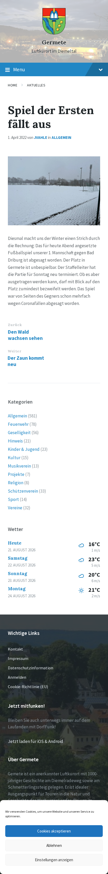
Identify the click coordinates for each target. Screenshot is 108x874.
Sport (13, 499)
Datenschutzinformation (30, 667)
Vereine (15, 508)
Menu (19, 69)
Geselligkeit (19, 432)
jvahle (40, 137)
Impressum (18, 658)
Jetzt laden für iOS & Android (35, 741)
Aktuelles (36, 85)
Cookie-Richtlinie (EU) (28, 686)
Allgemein (61, 137)
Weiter (14, 351)
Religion (15, 483)
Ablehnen (54, 845)
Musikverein (19, 466)
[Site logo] (54, 33)
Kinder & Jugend (24, 449)
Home (12, 85)
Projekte (16, 474)
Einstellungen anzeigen (54, 859)
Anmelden (17, 677)
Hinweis (15, 441)
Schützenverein (23, 491)
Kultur (14, 457)
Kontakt (15, 649)
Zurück (15, 324)
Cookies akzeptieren (54, 831)
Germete (54, 42)
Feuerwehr (18, 424)
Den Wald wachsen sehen (25, 335)
